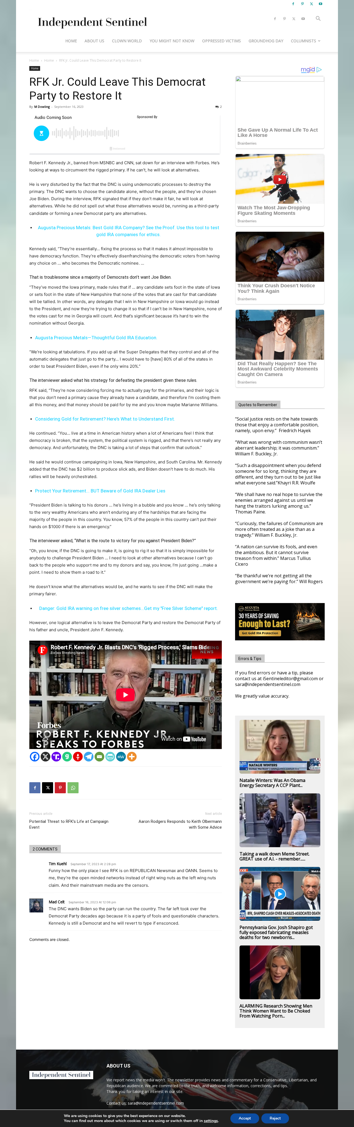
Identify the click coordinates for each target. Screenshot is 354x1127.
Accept (245, 1118)
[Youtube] (320, 4)
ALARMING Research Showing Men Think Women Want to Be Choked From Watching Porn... (276, 1010)
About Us (94, 40)
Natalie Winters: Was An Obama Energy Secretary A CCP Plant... (272, 783)
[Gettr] (78, 756)
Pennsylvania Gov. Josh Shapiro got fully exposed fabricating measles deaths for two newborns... (276, 932)
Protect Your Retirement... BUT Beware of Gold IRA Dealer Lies (100, 491)
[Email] (99, 756)
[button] (318, 19)
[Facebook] (293, 4)
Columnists (303, 40)
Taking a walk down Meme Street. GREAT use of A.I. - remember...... (274, 856)
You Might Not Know (172, 40)
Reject (275, 1118)
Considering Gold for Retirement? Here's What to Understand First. (105, 419)
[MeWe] (121, 756)
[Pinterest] (302, 4)
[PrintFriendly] (110, 756)
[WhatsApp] (73, 787)
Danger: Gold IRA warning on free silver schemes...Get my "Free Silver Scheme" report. (128, 608)
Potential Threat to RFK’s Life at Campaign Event (68, 824)
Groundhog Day (266, 40)
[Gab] (67, 756)
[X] (311, 4)
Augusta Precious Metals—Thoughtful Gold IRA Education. (96, 337)
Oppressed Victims (221, 40)
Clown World (127, 40)
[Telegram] (88, 756)
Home (71, 40)
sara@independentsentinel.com (156, 1103)
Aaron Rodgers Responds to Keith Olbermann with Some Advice (180, 824)
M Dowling (42, 107)
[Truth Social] (56, 756)
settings (211, 1120)
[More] (132, 756)
